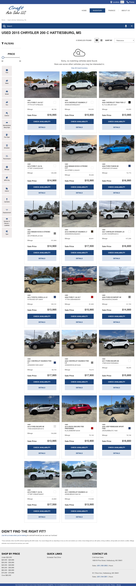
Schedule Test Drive (54, 557)
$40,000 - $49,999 (8, 565)
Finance (111, 10)
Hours (111, 565)
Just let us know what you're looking (14, 535)
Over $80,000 (6, 575)
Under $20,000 (7, 557)
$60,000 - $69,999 (8, 570)
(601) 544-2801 (102, 576)
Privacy (113, 585)
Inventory (97, 10)
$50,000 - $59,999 (8, 567)
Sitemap (119, 585)
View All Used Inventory (79, 68)
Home (84, 10)
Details (42, 127)
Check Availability (41, 121)
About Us (126, 10)
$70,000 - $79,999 (8, 572)
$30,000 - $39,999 (8, 562)
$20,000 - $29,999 (8, 560)
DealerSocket (63, 585)
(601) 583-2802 (102, 565)
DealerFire (50, 585)
